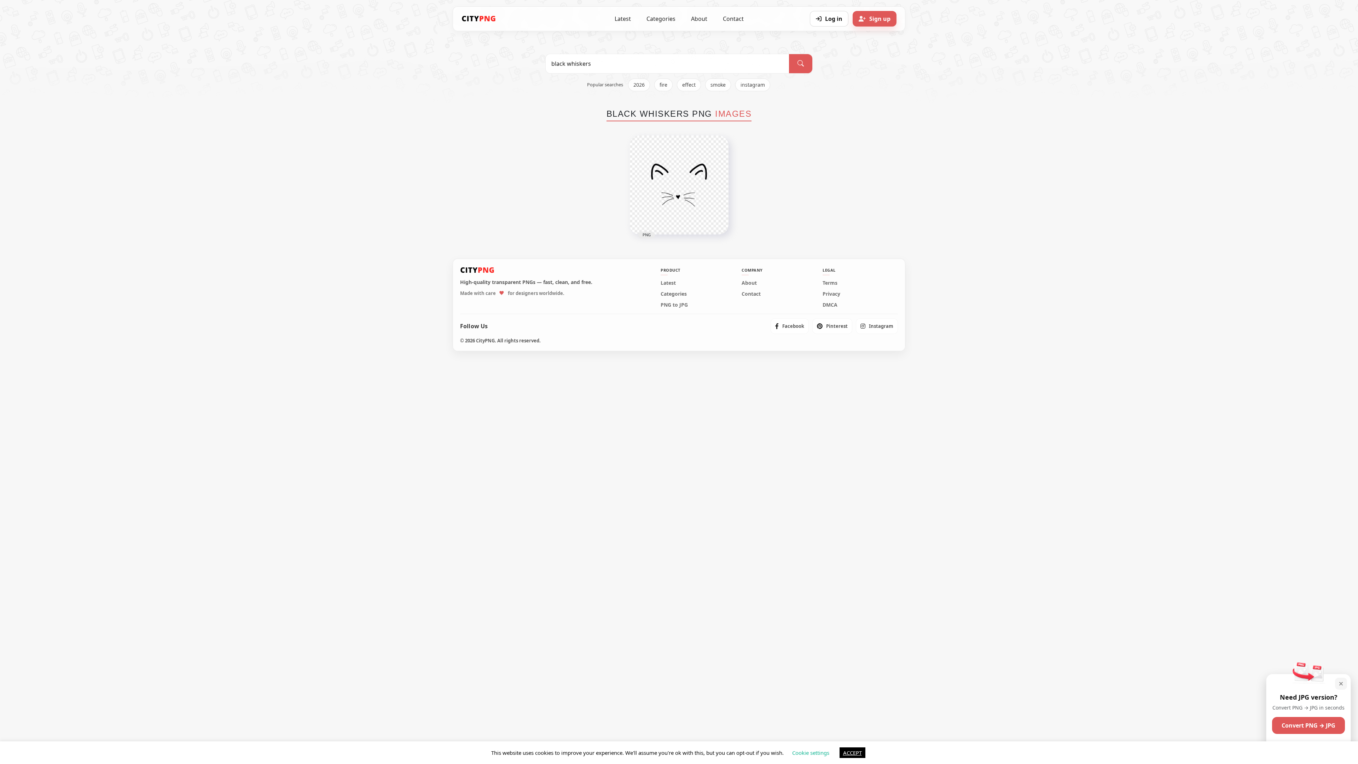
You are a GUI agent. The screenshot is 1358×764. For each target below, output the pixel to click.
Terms (830, 283)
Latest (623, 19)
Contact (733, 19)
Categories (660, 19)
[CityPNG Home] (479, 19)
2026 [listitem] (639, 84)
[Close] (1341, 684)
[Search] (800, 63)
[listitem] (790, 326)
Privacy (831, 294)
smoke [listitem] (718, 84)
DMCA (830, 305)
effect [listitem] (689, 84)
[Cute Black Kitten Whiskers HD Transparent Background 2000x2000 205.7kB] (679, 185)
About (699, 19)
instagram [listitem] (753, 84)
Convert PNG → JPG (1308, 725)
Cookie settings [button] (810, 752)
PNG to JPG (674, 305)
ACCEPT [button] (852, 752)
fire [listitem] (663, 84)
